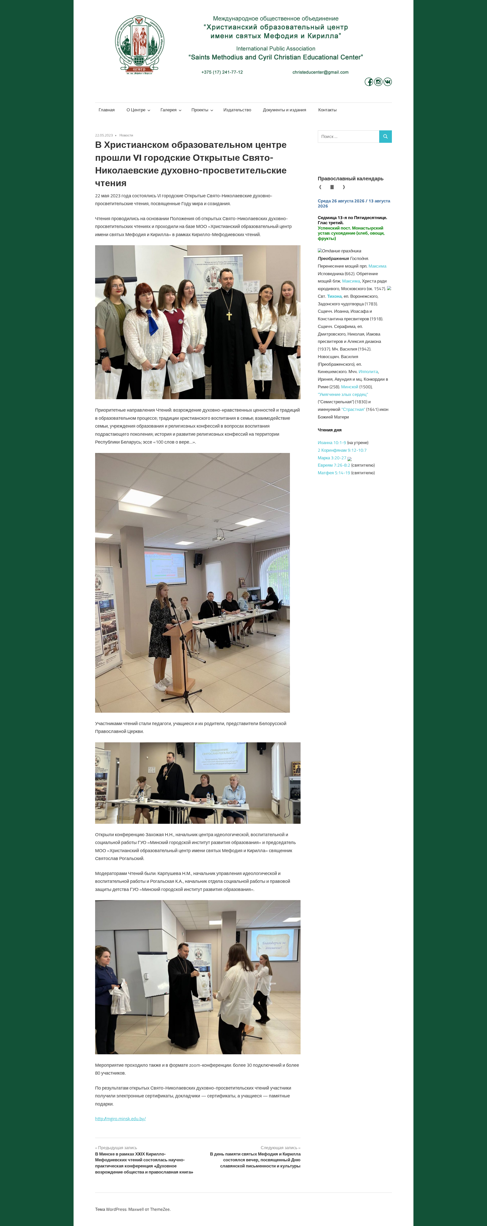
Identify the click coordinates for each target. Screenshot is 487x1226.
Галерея (169, 110)
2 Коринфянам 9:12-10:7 (342, 450)
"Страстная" (353, 409)
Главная (107, 110)
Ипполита (368, 371)
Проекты (200, 110)
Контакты (327, 110)
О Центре (136, 110)
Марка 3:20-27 (332, 457)
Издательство (237, 110)
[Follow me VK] (388, 84)
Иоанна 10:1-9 (332, 442)
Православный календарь (351, 178)
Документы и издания (284, 110)
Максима (377, 266)
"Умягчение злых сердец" (343, 394)
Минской (349, 386)
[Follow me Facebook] (369, 84)
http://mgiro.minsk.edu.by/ (120, 1118)
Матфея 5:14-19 (334, 472)
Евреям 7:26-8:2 (334, 465)
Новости (126, 135)
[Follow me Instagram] (379, 84)
